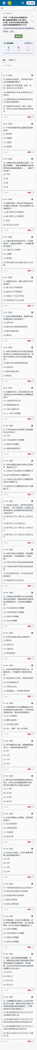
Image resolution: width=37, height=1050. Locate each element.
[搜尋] (23, 3)
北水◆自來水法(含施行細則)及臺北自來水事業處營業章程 (18, 28)
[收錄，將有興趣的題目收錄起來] (32, 75)
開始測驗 (18, 36)
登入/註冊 (31, 3)
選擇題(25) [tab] (12, 60)
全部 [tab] (4, 60)
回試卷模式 (9, 13)
